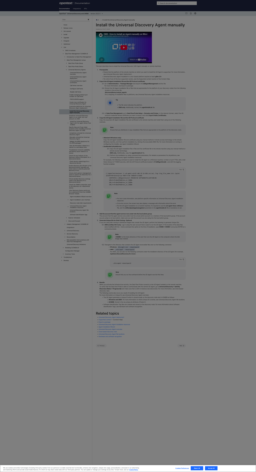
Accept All (211, 468)
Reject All (197, 468)
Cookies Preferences (182, 468)
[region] (128, 468)
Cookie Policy (133, 470)
